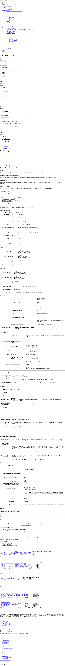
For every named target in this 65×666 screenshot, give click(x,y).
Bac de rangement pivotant (5, 599)
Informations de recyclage (6, 624)
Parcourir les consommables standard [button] (6, 575)
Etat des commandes (5, 622)
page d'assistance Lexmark (24, 633)
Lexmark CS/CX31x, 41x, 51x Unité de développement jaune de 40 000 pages (13, 568)
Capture (10, 25)
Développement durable (6, 642)
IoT (9, 22)
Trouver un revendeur (5, 640)
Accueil (3, 50)
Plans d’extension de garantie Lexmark (12, 13)
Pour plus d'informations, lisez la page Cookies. (20, 662)
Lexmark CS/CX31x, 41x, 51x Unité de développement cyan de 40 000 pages (13, 569)
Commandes (8, 47)
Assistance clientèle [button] (5, 34)
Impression (10, 24)
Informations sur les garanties (11, 31)
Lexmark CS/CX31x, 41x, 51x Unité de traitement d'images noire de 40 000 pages (14, 566)
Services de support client (10, 33)
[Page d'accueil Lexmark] (9, 0)
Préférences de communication (7, 648)
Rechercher (4, 4)
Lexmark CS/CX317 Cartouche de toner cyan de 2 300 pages (10, 580)
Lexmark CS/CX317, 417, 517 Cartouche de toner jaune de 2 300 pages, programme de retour (16, 554)
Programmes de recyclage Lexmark (12, 12)
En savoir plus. (40, 537)
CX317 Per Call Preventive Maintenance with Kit (9, 592)
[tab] (33, 136)
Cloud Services (11, 23)
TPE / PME (8, 8)
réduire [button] (1, 573)
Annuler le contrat (5, 658)
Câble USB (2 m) (3, 596)
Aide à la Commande (5, 621)
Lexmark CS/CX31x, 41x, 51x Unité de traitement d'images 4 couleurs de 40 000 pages (15, 565)
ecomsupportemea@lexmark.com (8, 629)
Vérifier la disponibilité (4, 115)
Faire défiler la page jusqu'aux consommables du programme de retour (11, 532)
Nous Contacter (4, 637)
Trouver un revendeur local (4, 117)
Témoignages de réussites (6, 645)
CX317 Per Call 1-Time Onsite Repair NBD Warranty (9, 604)
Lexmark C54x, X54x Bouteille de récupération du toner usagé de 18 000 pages (13, 563)
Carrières (3, 636)
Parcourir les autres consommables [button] (6, 559)
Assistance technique (12, 35)
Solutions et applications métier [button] (7, 14)
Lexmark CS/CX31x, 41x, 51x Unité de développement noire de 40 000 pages (13, 567)
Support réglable (3, 606)
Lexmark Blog (4, 643)
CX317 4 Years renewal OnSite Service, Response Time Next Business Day (13, 597)
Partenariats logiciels (12, 26)
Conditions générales (5, 656)
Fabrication (10, 19)
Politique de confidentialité (6, 657)
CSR (3, 646)
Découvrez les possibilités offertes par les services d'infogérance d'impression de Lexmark (20, 29)
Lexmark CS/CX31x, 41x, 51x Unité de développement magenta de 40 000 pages (14, 564)
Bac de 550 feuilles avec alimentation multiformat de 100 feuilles (11, 603)
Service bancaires (11, 16)
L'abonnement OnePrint (10, 28)
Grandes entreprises (9, 9)
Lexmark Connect (5, 641)
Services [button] (3, 27)
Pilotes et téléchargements (13, 39)
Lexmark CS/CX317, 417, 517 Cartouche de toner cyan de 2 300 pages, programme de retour (16, 552)
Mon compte (8, 45)
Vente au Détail (11, 20)
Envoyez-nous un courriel (6, 623)
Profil (7, 46)
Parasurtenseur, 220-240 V (5, 605)
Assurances (10, 18)
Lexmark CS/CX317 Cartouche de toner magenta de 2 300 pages (11, 579)
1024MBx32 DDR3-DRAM (5, 598)
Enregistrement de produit (13, 36)
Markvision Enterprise (12, 41)
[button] (32, 89)
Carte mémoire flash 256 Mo (5, 602)
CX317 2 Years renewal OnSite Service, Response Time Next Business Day (13, 595)
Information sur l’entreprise (6, 655)
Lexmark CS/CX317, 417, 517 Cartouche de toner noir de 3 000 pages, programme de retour (15, 553)
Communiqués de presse (6, 644)
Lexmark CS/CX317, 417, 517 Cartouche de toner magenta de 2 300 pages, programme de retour (16, 555)
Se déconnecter (8, 48)
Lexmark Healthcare (12, 17)
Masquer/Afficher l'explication (26, 525)
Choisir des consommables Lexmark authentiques (14, 11)
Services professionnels (10, 32)
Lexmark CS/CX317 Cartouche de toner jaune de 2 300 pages (11, 578)
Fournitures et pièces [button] (5, 10)
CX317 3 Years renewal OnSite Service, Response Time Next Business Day (13, 594)
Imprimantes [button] (4, 7)
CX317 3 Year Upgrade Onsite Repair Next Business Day (10, 593)
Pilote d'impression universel (13, 40)
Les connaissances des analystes (7, 638)
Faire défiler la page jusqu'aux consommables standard (9, 539)
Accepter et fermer (3, 664)
